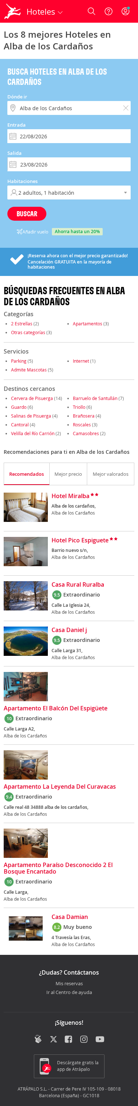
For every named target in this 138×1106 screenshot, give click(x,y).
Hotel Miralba (70, 496)
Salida (14, 153)
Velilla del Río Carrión (32, 433)
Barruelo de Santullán (95, 398)
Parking (18, 361)
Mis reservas (69, 984)
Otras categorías (28, 332)
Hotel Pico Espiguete (80, 540)
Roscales (82, 424)
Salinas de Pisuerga (31, 416)
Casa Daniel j (69, 630)
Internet (81, 361)
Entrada (16, 124)
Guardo (18, 407)
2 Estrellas (21, 323)
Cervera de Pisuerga (32, 398)
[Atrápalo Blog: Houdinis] (38, 1039)
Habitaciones (22, 181)
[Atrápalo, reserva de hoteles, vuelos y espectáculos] (12, 11)
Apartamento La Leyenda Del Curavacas (60, 787)
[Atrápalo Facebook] (69, 1039)
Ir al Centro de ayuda (69, 992)
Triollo (79, 407)
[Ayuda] (108, 11)
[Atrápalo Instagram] (84, 1039)
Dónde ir (17, 96)
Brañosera (84, 416)
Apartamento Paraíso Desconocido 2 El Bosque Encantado (58, 868)
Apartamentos (87, 323)
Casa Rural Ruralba (78, 585)
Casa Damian (70, 917)
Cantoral (20, 424)
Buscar (27, 213)
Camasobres (86, 433)
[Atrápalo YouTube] (100, 1039)
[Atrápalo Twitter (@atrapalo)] (53, 1039)
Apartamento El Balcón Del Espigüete (55, 708)
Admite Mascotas (29, 370)
